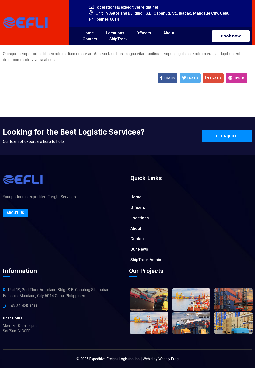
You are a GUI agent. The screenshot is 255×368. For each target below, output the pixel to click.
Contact (90, 39)
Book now (231, 36)
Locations (139, 218)
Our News (139, 249)
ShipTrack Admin (145, 259)
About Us (15, 213)
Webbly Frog (168, 359)
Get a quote (227, 136)
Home (135, 197)
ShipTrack (118, 39)
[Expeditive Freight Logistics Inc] (25, 22)
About (168, 33)
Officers (143, 33)
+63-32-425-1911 (23, 306)
